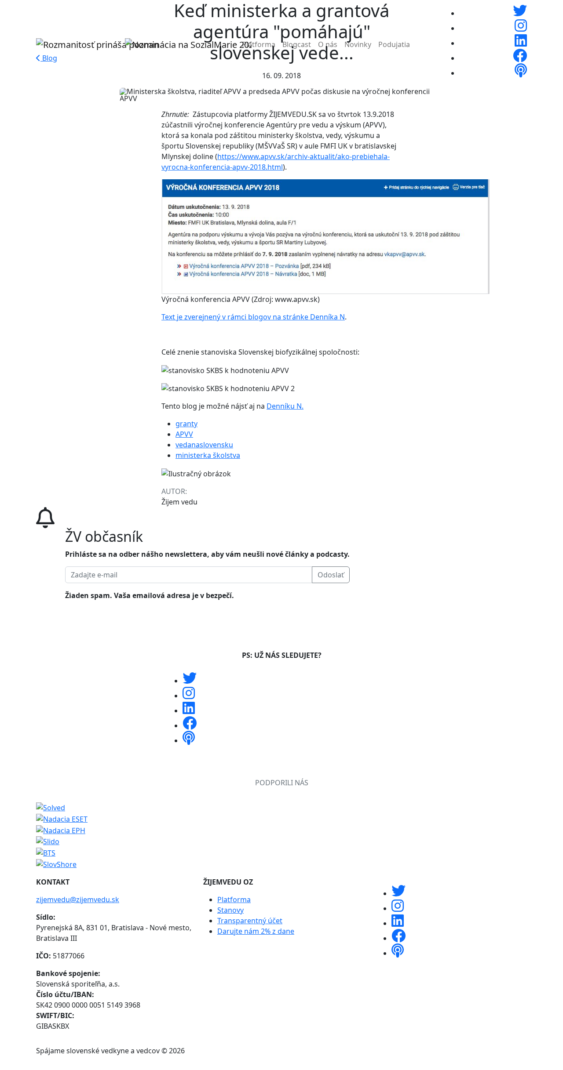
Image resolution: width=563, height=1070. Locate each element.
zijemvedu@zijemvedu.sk (77, 899)
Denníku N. (285, 406)
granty (186, 423)
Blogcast (296, 44)
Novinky (357, 44)
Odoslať (331, 575)
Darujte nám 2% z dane (255, 931)
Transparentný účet (249, 920)
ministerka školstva (207, 455)
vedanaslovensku (204, 445)
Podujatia (394, 44)
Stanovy (230, 910)
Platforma (258, 44)
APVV (184, 434)
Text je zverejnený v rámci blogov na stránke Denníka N (253, 317)
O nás (327, 44)
